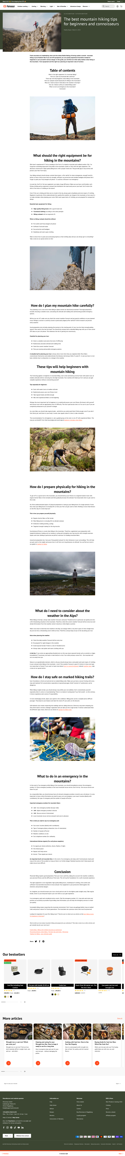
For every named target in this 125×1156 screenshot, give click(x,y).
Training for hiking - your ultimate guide (41, 934)
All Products (119, 1144)
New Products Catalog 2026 (114, 1102)
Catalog (108, 1105)
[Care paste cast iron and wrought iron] (109, 970)
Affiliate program (111, 1115)
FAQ (51, 1102)
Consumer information (106, 1144)
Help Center (53, 1105)
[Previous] (21, 1002)
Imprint (114, 1144)
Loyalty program (81, 1115)
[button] (121, 6)
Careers (79, 1108)
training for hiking (42, 544)
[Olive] (55, 994)
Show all (115, 955)
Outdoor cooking (23, 6)
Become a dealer (110, 1112)
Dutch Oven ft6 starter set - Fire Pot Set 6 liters (86, 986)
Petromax (9, 1144)
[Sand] (8, 997)
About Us (79, 1105)
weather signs (87, 666)
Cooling (34, 6)
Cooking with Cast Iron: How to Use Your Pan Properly (77, 1043)
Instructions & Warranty (56, 1119)
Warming (43, 6)
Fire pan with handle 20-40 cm (39, 985)
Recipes (52, 1112)
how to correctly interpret (71, 666)
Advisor (52, 1108)
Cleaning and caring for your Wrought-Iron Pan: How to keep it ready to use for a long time (47, 1044)
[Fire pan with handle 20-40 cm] (39, 970)
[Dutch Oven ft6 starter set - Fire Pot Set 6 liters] (86, 970)
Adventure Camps (75, 6)
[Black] (11, 997)
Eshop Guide (26, 1144)
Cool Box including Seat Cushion (15, 986)
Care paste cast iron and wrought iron (110, 986)
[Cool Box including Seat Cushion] (15, 970)
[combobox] (108, 6)
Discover (85, 6)
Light (51, 6)
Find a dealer (80, 1102)
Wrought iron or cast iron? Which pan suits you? (17, 1043)
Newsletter (80, 1119)
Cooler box (62, 985)
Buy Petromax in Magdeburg (85, 1112)
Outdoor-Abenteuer (81, 13)
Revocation (87, 1144)
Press (107, 1108)
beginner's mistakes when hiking (73, 420)
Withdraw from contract (22, 1136)
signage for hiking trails (65, 709)
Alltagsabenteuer (69, 13)
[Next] (25, 1002)
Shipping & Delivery (79, 1144)
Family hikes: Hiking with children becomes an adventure (46, 930)
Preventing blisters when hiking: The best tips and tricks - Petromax (49, 932)
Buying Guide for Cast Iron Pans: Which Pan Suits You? (105, 1043)
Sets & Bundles (61, 6)
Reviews (52, 1115)
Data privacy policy (95, 1144)
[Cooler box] (62, 970)
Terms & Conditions (68, 1144)
